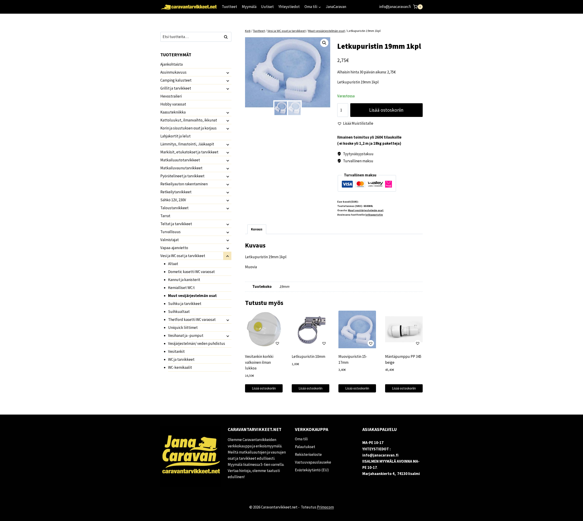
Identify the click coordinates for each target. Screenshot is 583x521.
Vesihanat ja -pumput (185, 335)
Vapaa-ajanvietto (174, 247)
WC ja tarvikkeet (181, 359)
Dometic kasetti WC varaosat (191, 271)
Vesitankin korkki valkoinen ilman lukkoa (259, 362)
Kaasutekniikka (173, 112)
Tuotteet (229, 6)
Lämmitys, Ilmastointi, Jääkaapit (187, 144)
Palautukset (305, 446)
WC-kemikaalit (180, 367)
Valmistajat (169, 239)
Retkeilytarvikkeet (176, 191)
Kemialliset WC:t (181, 287)
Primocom (325, 507)
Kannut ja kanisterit (184, 279)
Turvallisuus (170, 231)
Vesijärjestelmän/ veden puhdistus (196, 343)
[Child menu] (227, 72)
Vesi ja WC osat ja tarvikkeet (182, 255)
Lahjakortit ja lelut (175, 136)
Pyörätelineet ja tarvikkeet (182, 175)
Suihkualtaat (179, 311)
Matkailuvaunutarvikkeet (181, 167)
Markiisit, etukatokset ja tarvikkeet (189, 152)
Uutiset (267, 6)
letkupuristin (374, 214)
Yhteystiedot (289, 6)
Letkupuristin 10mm (308, 356)
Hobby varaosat (173, 104)
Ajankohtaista (171, 64)
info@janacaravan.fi (395, 6)
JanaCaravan (336, 6)
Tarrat (165, 215)
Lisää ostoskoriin (386, 110)
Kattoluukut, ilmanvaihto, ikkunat (188, 120)
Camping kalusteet (176, 80)
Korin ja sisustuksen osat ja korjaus (188, 128)
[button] (324, 43)
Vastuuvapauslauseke (313, 462)
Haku (227, 36)
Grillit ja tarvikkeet (175, 88)
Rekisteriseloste (308, 454)
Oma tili (301, 438)
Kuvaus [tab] (256, 229)
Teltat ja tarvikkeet (176, 223)
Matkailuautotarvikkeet (180, 159)
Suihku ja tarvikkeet (184, 303)
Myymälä (249, 6)
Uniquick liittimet (183, 327)
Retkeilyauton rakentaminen (184, 183)
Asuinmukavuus (173, 72)
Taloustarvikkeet (174, 207)
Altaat (173, 263)
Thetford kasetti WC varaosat (192, 319)
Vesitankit (176, 351)
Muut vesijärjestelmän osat (366, 210)
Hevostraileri (171, 96)
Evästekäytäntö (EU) (312, 469)
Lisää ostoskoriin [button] (264, 388)
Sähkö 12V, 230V (173, 199)
